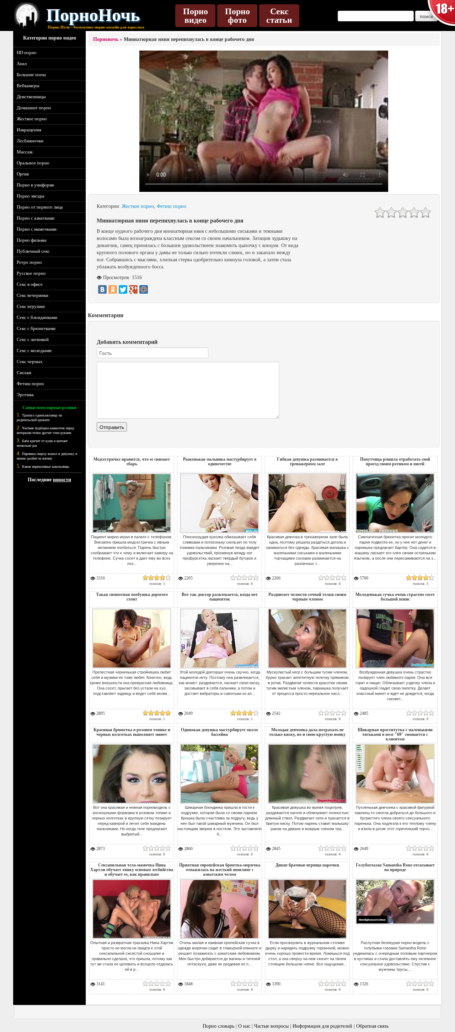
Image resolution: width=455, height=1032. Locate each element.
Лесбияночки (30, 140)
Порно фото (237, 16)
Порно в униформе (35, 185)
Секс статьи (279, 16)
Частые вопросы (271, 1026)
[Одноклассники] (112, 289)
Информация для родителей (322, 1026)
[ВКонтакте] (102, 289)
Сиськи (24, 372)
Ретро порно (29, 262)
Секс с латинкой (33, 339)
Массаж (25, 151)
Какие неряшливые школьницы (45, 466)
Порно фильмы (32, 240)
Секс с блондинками (37, 317)
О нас (244, 1026)
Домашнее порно (34, 107)
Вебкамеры (28, 85)
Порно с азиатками (35, 218)
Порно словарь (218, 1026)
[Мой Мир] (143, 289)
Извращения (29, 129)
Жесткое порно (32, 118)
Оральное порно (33, 163)
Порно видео (195, 16)
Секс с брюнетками (36, 328)
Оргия (23, 174)
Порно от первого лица (40, 207)
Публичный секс (33, 251)
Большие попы (31, 74)
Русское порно (31, 273)
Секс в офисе (30, 284)
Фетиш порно (30, 383)
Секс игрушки (31, 306)
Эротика (25, 394)
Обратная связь (372, 1026)
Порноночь (105, 39)
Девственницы (31, 96)
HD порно (27, 52)
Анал (22, 63)
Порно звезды (30, 196)
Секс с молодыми (34, 350)
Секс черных (30, 361)
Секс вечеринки (32, 295)
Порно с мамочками (37, 229)
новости (62, 479)
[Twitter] (123, 289)
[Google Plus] (133, 289)
